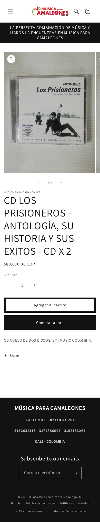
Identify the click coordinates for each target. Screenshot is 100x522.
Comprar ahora (50, 322)
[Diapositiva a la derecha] (61, 182)
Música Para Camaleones (45, 497)
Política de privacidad (74, 503)
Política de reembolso (40, 503)
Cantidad (10, 275)
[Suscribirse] (75, 473)
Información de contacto (69, 511)
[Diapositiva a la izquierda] (38, 182)
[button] (10, 11)
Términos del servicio (33, 511)
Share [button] (14, 355)
